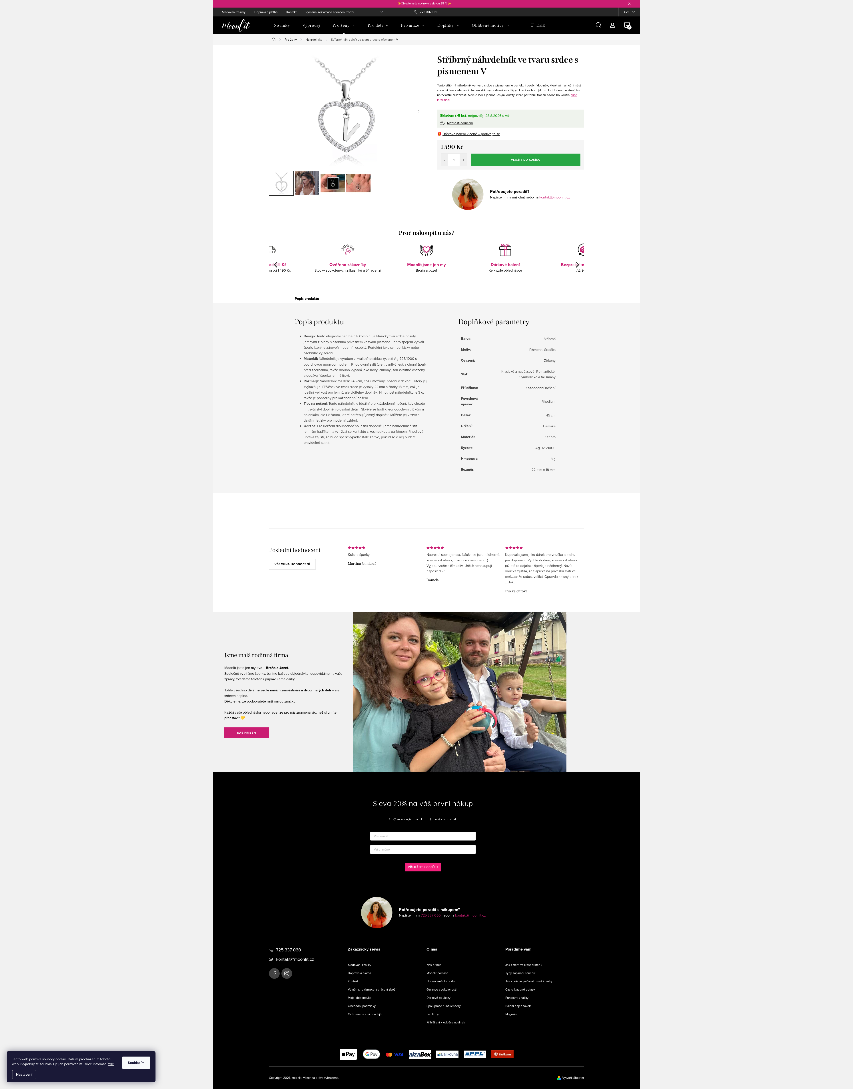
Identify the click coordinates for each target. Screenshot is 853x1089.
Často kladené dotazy (520, 989)
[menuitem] (281, 25)
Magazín (511, 1014)
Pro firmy (432, 1014)
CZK (627, 12)
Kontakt (291, 12)
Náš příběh (246, 733)
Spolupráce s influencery (443, 1006)
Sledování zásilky (233, 12)
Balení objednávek (518, 1006)
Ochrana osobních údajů (365, 1014)
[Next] (577, 265)
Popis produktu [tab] (307, 298)
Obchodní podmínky (362, 1006)
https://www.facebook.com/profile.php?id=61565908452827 (274, 973)
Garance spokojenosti (441, 989)
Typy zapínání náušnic (520, 973)
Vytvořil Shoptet (573, 1077)
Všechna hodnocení (292, 564)
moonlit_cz (286, 973)
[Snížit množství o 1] (444, 160)
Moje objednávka (359, 997)
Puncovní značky (516, 998)
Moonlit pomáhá (437, 973)
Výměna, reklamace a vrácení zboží (329, 12)
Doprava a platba (265, 12)
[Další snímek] (418, 111)
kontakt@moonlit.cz (554, 197)
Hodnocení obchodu (440, 981)
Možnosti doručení (460, 123)
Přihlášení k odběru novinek (445, 1022)
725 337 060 (431, 915)
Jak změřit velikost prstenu (523, 965)
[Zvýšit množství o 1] (463, 160)
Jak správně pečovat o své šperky (528, 981)
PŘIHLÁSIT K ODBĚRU (423, 867)
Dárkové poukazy (438, 998)
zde (111, 1063)
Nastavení (24, 1074)
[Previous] (276, 265)
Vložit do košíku (525, 160)
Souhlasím (136, 1062)
